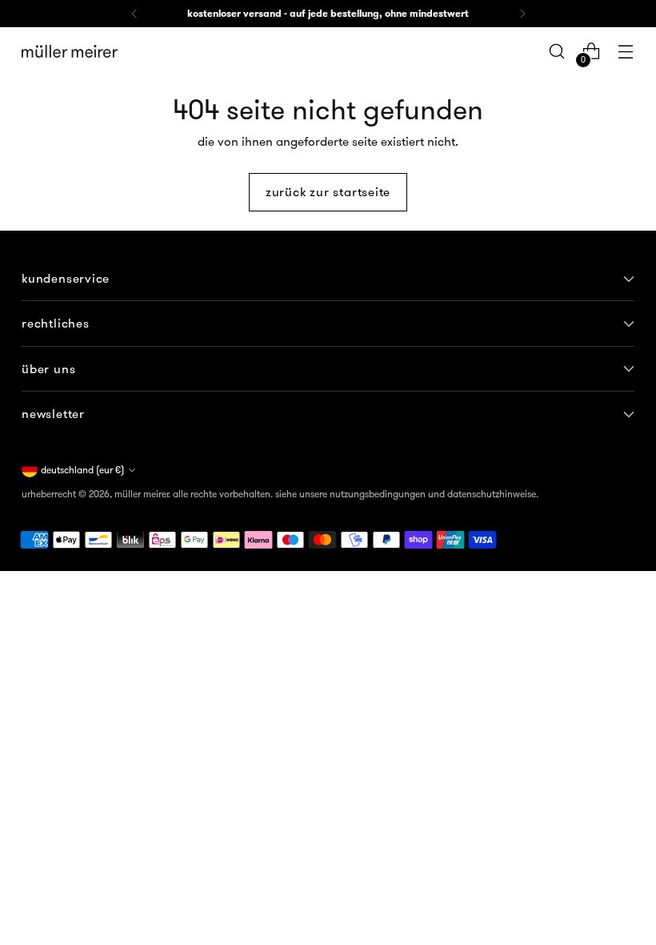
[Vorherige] (134, 13)
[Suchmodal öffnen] (557, 51)
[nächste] (522, 13)
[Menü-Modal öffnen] (626, 51)
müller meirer (141, 494)
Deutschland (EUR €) (82, 470)
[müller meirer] (70, 51)
